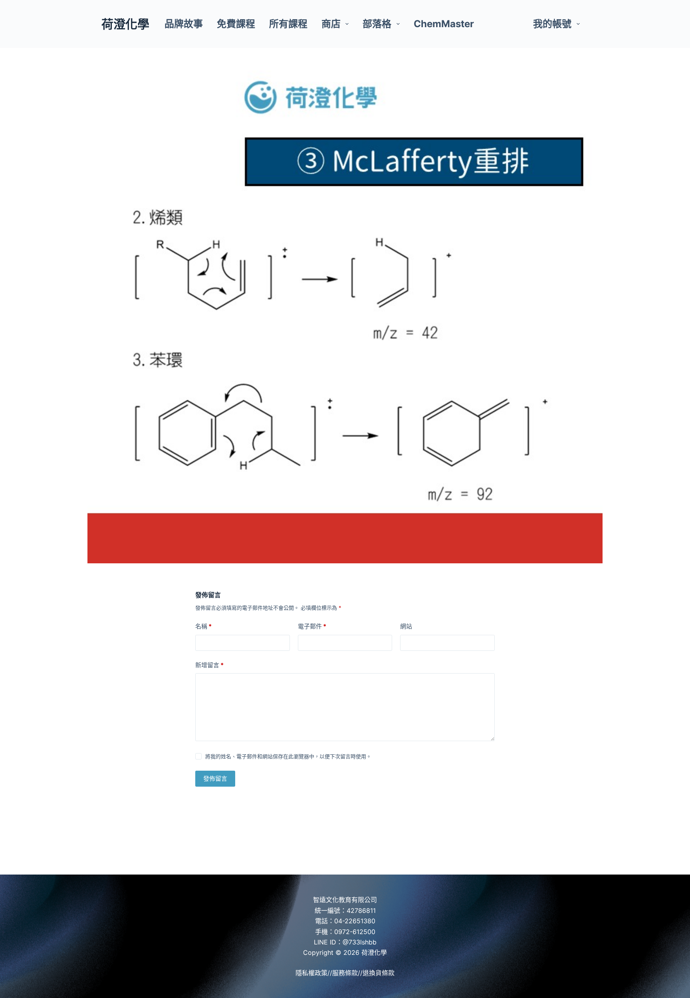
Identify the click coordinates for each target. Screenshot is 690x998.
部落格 (377, 24)
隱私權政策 (311, 973)
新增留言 (209, 665)
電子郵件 (312, 626)
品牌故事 (184, 24)
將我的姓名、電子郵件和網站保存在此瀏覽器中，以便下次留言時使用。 (288, 756)
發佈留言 (215, 778)
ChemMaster (444, 24)
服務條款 (345, 973)
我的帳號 (552, 24)
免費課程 (236, 24)
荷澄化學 (125, 24)
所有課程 (288, 24)
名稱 (203, 626)
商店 (331, 24)
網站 (406, 626)
